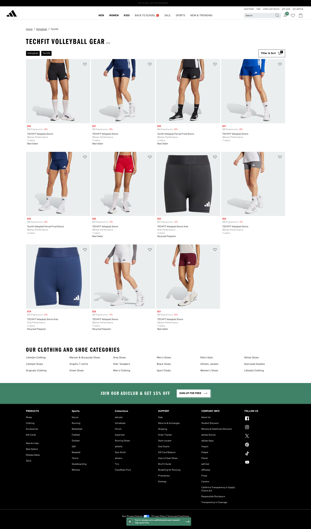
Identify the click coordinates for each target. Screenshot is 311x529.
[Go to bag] (301, 15)
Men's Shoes (164, 357)
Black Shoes (164, 364)
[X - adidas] (264, 436)
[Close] (130, 521)
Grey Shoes (119, 357)
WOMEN (114, 15)
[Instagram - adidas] (264, 427)
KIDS (127, 15)
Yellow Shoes (251, 357)
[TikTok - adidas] (264, 454)
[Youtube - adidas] (264, 462)
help (258, 9)
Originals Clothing (36, 370)
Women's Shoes (209, 370)
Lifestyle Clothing (36, 357)
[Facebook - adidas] (264, 418)
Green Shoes (76, 370)
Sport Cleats (164, 370)
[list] (142, 53)
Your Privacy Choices (132, 516)
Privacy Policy (159, 516)
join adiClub (298, 9)
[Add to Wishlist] (84, 65)
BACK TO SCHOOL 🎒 (147, 15)
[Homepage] (11, 14)
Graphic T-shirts (78, 364)
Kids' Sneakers (121, 364)
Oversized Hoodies (254, 364)
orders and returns (271, 9)
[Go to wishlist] (293, 15)
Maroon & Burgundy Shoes (84, 357)
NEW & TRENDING (201, 15)
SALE (167, 15)
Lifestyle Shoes (34, 364)
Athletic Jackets (209, 364)
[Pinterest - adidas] (264, 445)
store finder (249, 9)
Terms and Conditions (178, 516)
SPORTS (180, 15)
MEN (101, 15)
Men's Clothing (121, 370)
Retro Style (206, 357)
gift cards (286, 9)
